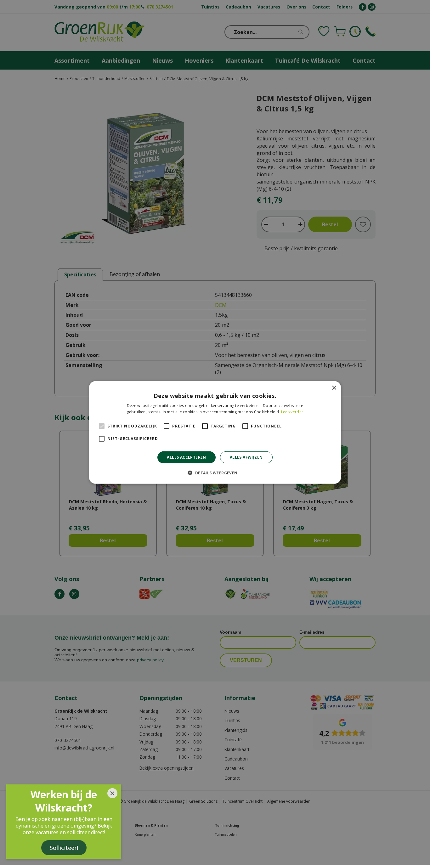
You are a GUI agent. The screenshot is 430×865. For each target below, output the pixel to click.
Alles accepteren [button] (186, 457)
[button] (214, 473)
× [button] (333, 388)
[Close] (112, 793)
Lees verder (292, 412)
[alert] (215, 432)
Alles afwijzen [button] (246, 457)
